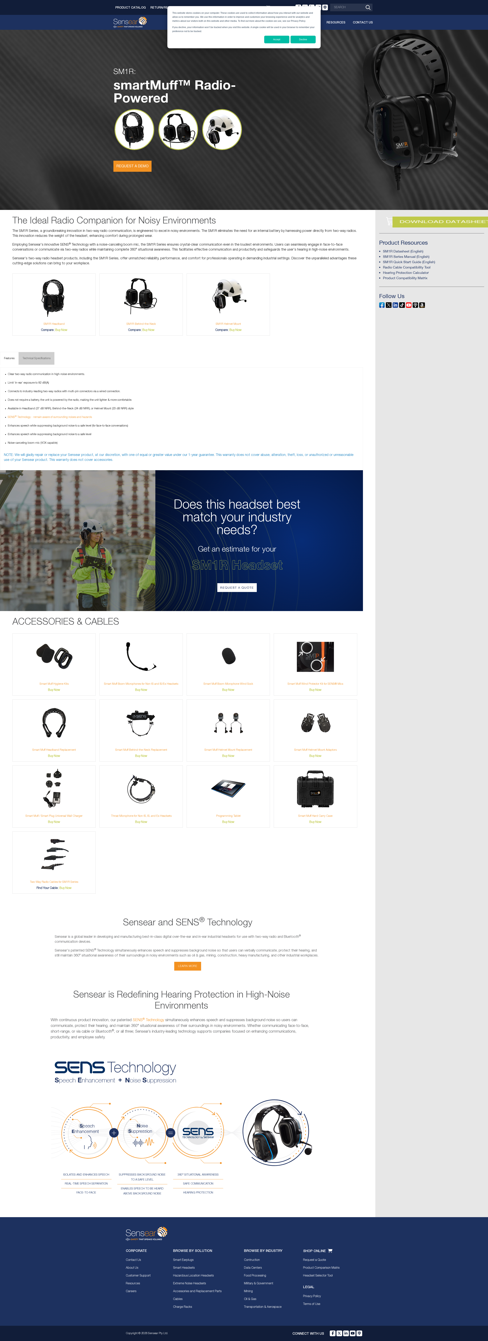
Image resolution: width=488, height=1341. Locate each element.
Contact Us (363, 22)
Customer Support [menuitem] (138, 1275)
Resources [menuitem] (133, 1283)
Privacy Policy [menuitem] (312, 1296)
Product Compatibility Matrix (405, 278)
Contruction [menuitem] (252, 1260)
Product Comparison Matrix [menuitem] (321, 1268)
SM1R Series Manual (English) (406, 257)
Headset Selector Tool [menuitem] (318, 1275)
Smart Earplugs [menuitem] (183, 1260)
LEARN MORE (187, 966)
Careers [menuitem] (131, 1291)
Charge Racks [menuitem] (182, 1307)
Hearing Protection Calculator (406, 273)
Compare (47, 330)
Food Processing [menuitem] (255, 1275)
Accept (276, 39)
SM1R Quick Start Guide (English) (409, 262)
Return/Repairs (163, 7)
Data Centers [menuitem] (253, 1268)
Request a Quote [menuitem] (314, 1260)
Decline (303, 39)
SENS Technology (148, 1020)
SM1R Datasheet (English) (403, 251)
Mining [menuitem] (248, 1291)
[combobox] (351, 7)
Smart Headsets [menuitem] (184, 1268)
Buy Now (61, 330)
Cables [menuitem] (177, 1299)
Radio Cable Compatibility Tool (406, 267)
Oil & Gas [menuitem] (250, 1299)
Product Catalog (130, 7)
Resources (336, 22)
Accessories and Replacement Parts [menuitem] (197, 1291)
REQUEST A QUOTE (237, 587)
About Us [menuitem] (132, 1268)
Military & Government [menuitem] (258, 1283)
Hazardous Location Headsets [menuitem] (193, 1275)
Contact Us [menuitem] (133, 1260)
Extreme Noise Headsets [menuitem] (189, 1283)
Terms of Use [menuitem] (311, 1304)
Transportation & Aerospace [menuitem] (263, 1307)
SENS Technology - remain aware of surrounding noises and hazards (50, 417)
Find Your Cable (47, 888)
